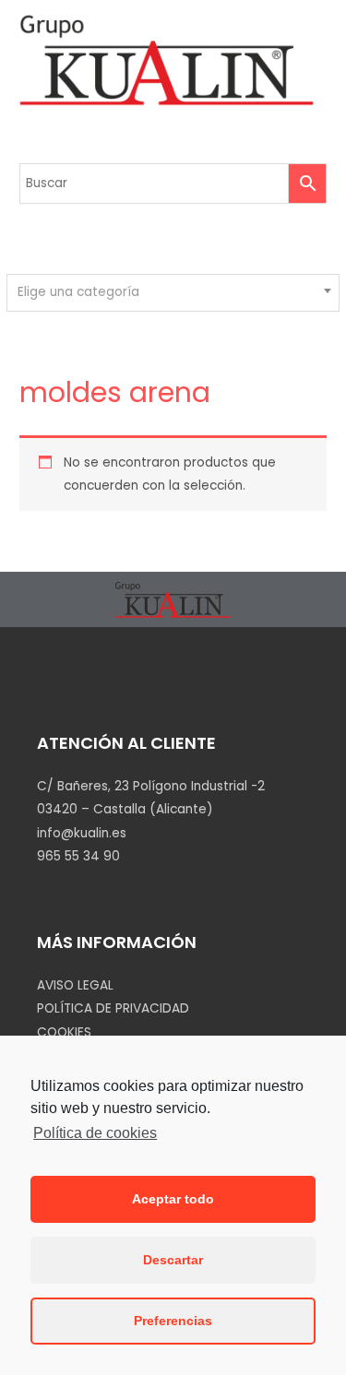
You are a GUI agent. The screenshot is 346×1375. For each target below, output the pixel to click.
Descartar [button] (173, 1259)
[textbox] (173, 292)
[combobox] (172, 293)
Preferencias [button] (173, 1320)
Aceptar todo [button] (173, 1198)
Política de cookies (95, 1133)
